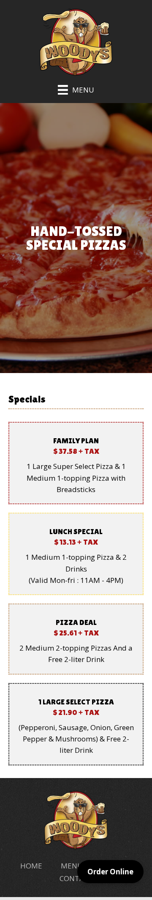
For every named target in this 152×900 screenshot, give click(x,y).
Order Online (110, 871)
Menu (72, 866)
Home (31, 866)
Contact (76, 878)
